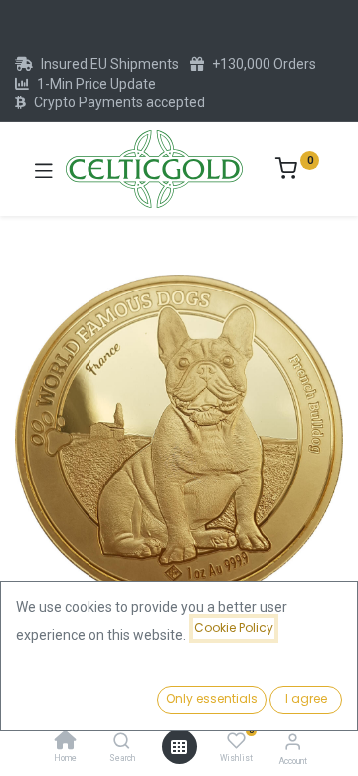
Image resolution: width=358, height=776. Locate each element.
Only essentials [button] (212, 698)
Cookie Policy (233, 627)
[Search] (121, 742)
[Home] (66, 742)
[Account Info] (292, 741)
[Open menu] (179, 747)
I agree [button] (306, 698)
